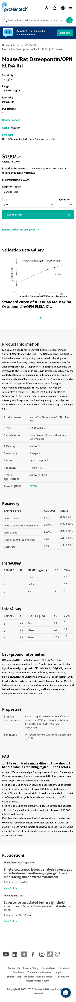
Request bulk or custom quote (19, 229)
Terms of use (48, 968)
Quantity (64, 199)
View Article (10, 888)
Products (18, 45)
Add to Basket (14, 214)
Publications (9, 108)
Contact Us (14, 968)
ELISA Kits (32, 45)
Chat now (65, 32)
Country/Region (11, 186)
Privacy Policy (30, 968)
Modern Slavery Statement (38, 976)
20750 (33, 486)
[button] (66, 993)
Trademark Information (40, 972)
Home (5, 45)
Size (4, 199)
